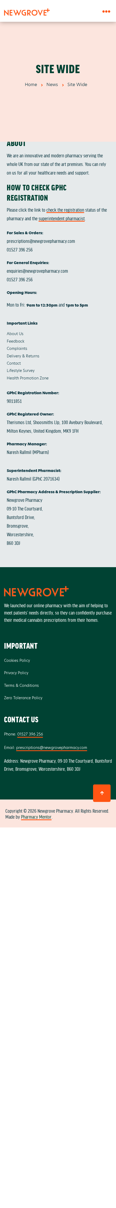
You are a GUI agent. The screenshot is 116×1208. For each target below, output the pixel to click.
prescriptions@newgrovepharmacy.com (41, 240)
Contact (14, 363)
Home (31, 84)
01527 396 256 (20, 249)
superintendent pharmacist (62, 218)
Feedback (15, 341)
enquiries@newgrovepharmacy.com (37, 270)
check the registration (65, 209)
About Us (15, 333)
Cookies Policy (17, 660)
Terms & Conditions (21, 685)
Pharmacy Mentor (36, 816)
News (52, 84)
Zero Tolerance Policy (23, 698)
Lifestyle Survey (21, 370)
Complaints (17, 348)
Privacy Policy (16, 673)
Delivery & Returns (23, 356)
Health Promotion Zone (28, 378)
